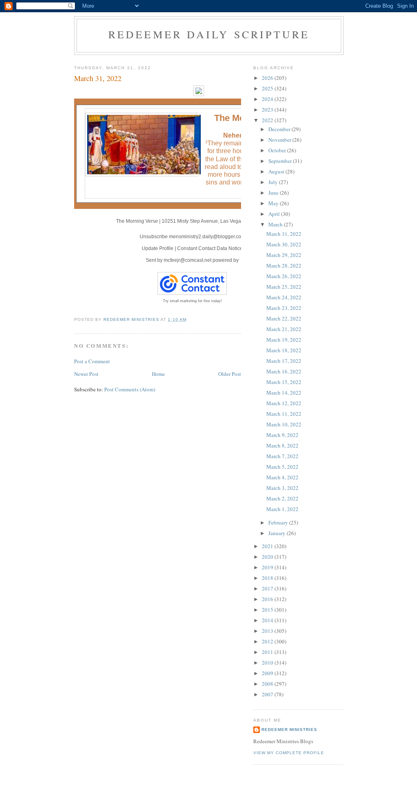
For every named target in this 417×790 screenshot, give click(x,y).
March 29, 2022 (283, 255)
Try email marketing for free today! (192, 301)
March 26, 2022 (283, 276)
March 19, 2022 (283, 339)
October (277, 150)
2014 (268, 620)
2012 (268, 641)
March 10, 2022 (283, 424)
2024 (268, 99)
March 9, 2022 (282, 435)
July (273, 182)
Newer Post (86, 373)
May (274, 203)
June (274, 192)
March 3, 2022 (282, 488)
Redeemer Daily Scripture (209, 34)
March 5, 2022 (282, 466)
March (276, 224)
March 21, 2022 (283, 329)
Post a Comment (92, 361)
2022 (268, 120)
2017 (268, 588)
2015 (268, 609)
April (274, 213)
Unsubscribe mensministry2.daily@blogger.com (192, 236)
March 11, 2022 (283, 413)
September (280, 161)
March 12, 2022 (283, 403)
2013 (268, 630)
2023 (268, 109)
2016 (268, 599)
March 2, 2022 (282, 498)
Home (158, 373)
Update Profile (157, 248)
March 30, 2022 (283, 244)
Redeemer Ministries (289, 729)
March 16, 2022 (283, 371)
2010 (268, 662)
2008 (268, 683)
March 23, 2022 (283, 308)
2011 (268, 652)
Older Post (229, 373)
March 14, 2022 (283, 392)
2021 (268, 546)
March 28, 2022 (283, 265)
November (280, 139)
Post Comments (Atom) (129, 389)
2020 (268, 556)
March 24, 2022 (283, 297)
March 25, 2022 (283, 286)
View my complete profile (288, 752)
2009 (268, 673)
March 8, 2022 (282, 445)
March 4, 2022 (282, 477)
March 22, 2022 (283, 318)
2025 (268, 88)
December (280, 129)
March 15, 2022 (283, 382)
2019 (268, 567)
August (276, 171)
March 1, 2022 (282, 509)
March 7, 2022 (282, 456)
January (277, 533)
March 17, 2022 (283, 360)
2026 (268, 77)
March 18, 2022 (283, 350)
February (278, 522)
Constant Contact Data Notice (210, 248)
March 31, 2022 (283, 233)
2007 (268, 694)
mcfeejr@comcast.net (187, 260)
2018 (268, 578)
